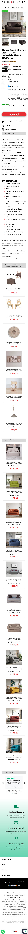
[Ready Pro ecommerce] (14, 931)
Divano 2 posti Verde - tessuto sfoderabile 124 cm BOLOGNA (14, 492)
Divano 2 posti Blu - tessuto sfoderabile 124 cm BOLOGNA (14, 551)
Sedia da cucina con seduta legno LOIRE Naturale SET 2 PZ (14, 316)
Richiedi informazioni (10, 129)
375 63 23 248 (21, 90)
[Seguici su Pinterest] (23, 882)
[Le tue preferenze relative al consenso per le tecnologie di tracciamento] (25, 931)
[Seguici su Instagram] (21, 882)
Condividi (7, 126)
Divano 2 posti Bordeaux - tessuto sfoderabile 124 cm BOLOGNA (14, 727)
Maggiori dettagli (14, 77)
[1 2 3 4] (14, 109)
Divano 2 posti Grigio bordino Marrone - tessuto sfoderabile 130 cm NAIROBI (14, 609)
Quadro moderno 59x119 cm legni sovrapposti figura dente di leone (14, 370)
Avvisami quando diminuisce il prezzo (13, 122)
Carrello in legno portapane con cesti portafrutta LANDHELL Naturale (14, 397)
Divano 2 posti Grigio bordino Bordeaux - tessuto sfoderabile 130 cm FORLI (14, 580)
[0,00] (25, 2)
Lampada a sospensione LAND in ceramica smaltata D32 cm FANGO (14, 424)
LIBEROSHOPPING (13, 82)
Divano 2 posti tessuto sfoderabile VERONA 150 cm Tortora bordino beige (14, 639)
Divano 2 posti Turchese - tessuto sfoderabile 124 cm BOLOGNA (14, 756)
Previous (3, 42)
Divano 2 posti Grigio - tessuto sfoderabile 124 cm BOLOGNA (14, 668)
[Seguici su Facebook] (18, 882)
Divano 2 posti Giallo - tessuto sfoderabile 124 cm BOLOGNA (14, 698)
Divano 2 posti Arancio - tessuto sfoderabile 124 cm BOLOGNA (14, 521)
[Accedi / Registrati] (23, 2)
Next (25, 42)
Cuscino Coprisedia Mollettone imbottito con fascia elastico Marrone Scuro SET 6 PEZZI (14, 289)
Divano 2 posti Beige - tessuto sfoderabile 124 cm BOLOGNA (14, 463)
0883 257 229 (14, 86)
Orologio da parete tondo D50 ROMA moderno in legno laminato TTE (14, 343)
